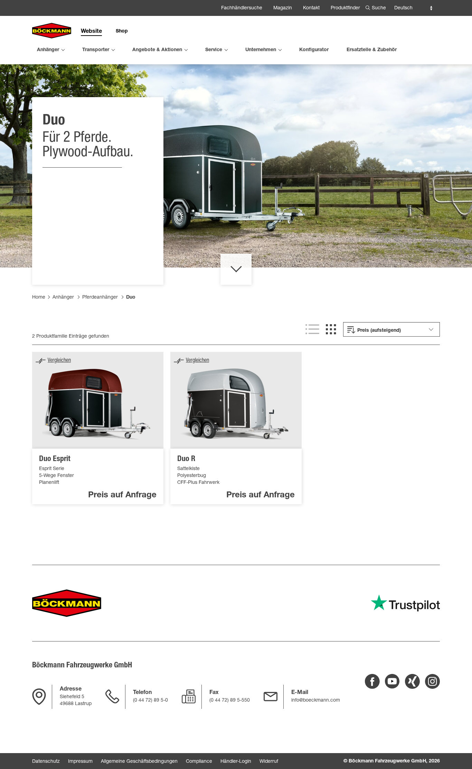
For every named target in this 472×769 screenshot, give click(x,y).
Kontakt (311, 8)
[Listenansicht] (312, 329)
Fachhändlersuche (241, 8)
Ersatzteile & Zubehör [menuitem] (372, 50)
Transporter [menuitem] (95, 50)
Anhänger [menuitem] (48, 50)
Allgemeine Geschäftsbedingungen (139, 761)
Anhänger (63, 297)
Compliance (199, 761)
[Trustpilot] (405, 602)
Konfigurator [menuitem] (314, 50)
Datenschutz (46, 761)
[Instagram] (432, 681)
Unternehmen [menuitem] (260, 50)
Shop (122, 31)
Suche (379, 8)
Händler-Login (235, 761)
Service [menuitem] (213, 50)
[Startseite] (51, 31)
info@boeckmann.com (315, 700)
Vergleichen (59, 361)
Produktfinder (345, 8)
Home (38, 297)
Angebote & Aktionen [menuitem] (157, 50)
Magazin (282, 8)
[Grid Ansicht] (331, 329)
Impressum (80, 761)
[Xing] (412, 681)
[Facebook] (372, 681)
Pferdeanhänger (100, 297)
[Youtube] (392, 681)
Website (91, 32)
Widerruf (268, 761)
